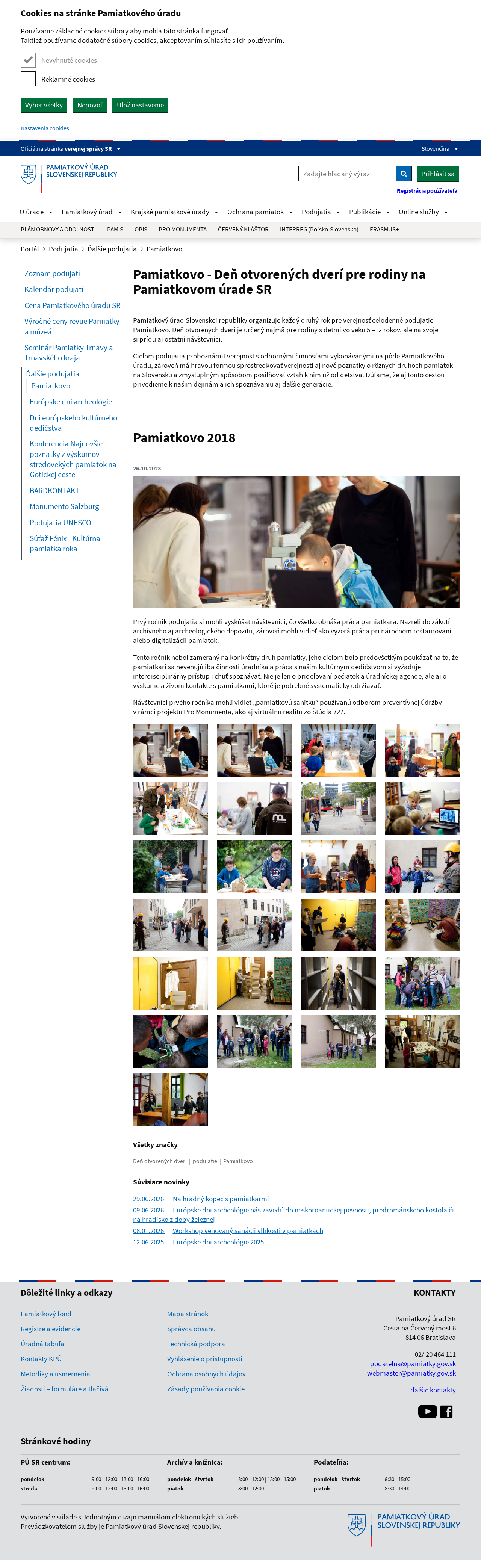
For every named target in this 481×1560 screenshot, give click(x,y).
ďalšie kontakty (433, 1389)
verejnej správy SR (89, 148)
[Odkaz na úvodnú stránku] (72, 178)
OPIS (141, 229)
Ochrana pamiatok (256, 211)
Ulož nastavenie (140, 104)
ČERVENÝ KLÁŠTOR (243, 229)
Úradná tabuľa (42, 1343)
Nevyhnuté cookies (69, 60)
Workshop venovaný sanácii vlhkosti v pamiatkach (228, 1230)
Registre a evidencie (50, 1328)
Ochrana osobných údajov (206, 1373)
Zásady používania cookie (206, 1388)
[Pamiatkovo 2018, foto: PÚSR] (297, 605)
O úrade (32, 211)
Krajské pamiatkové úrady (171, 211)
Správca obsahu (191, 1328)
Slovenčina (436, 148)
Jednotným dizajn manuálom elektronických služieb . (162, 1516)
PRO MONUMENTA (183, 229)
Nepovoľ (89, 104)
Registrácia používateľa (427, 190)
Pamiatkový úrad (88, 211)
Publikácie (365, 211)
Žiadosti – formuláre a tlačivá (65, 1388)
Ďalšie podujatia (112, 248)
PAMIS (115, 229)
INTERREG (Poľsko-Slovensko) (319, 229)
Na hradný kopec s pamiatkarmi (201, 1198)
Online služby (419, 211)
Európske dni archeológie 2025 (198, 1241)
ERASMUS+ (384, 229)
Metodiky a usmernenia (55, 1373)
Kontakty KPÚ (41, 1358)
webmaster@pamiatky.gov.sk (411, 1372)
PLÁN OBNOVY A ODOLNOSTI (58, 229)
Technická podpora (196, 1343)
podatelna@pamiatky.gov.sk (413, 1363)
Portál (30, 248)
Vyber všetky (44, 104)
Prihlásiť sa (438, 173)
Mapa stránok (187, 1313)
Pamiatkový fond (46, 1313)
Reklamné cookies (68, 78)
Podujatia (317, 211)
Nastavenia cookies (45, 128)
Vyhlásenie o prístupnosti (204, 1358)
